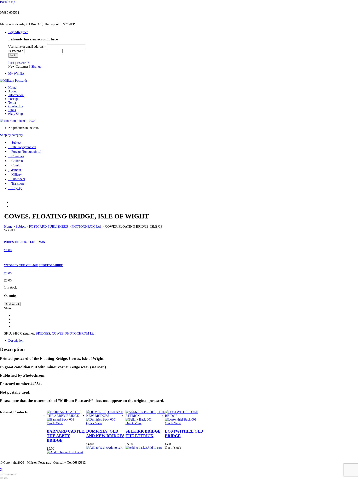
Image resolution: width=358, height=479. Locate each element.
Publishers (18, 179)
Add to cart (12, 304)
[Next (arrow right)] (5, 478)
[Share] (10, 474)
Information (16, 95)
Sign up (36, 66)
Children (17, 160)
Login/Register (18, 32)
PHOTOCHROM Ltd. (86, 226)
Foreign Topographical (26, 151)
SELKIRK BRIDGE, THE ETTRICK (144, 433)
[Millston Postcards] (13, 80)
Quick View (55, 423)
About (12, 91)
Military (16, 174)
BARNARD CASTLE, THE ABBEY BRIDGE (66, 436)
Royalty (16, 188)
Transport (17, 183)
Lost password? (18, 62)
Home (12, 87)
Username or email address (27, 46)
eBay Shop (15, 113)
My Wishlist (16, 73)
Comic (15, 165)
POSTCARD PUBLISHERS (48, 226)
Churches (17, 156)
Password (15, 51)
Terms (12, 102)
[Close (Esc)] (14, 474)
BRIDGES (43, 333)
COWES (58, 333)
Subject (16, 142)
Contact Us (15, 106)
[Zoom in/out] (1, 474)
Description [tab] (15, 340)
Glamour (15, 170)
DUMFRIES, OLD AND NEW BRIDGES (105, 433)
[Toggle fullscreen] (5, 474)
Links (12, 110)
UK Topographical (23, 147)
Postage (13, 99)
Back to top (7, 2)
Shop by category (11, 135)
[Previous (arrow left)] (1, 478)
